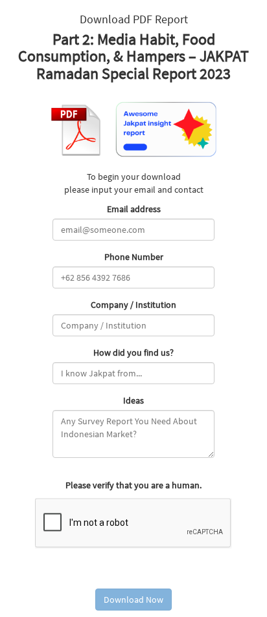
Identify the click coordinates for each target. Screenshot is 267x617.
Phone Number (133, 257)
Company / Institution (133, 304)
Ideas (133, 400)
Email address (134, 209)
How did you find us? (133, 352)
